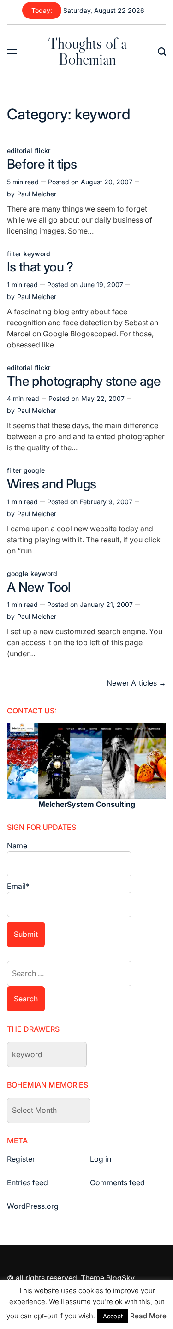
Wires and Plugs (51, 484)
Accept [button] (113, 1316)
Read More (148, 1315)
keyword (37, 254)
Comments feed (117, 1182)
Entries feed (27, 1182)
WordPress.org (33, 1206)
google (34, 470)
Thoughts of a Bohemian (87, 51)
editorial (19, 150)
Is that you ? (40, 267)
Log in (100, 1159)
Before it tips (42, 164)
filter (14, 254)
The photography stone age (84, 381)
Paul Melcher (36, 194)
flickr (42, 150)
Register (21, 1159)
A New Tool (39, 587)
